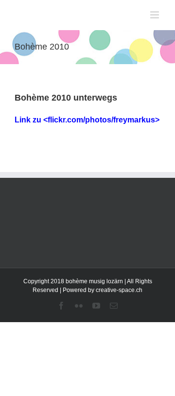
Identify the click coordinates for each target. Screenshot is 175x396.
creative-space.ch (119, 290)
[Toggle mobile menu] (155, 15)
